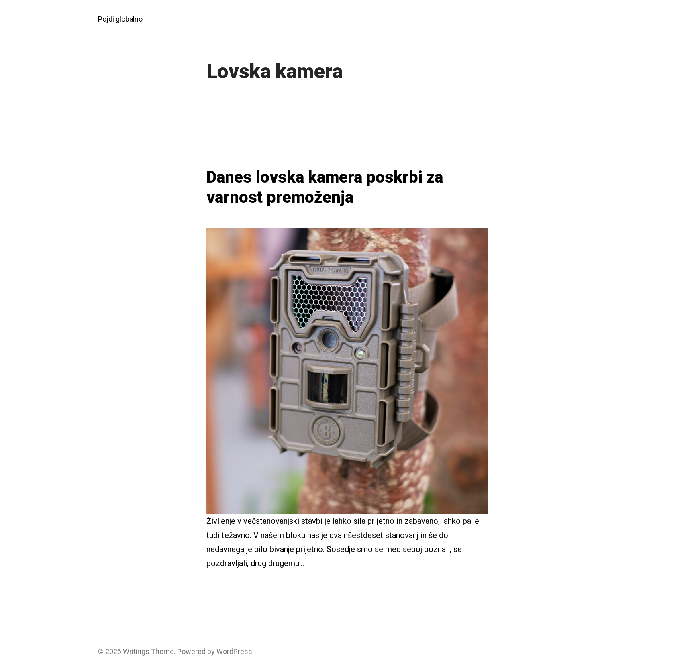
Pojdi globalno (120, 19)
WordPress (234, 651)
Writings (136, 651)
